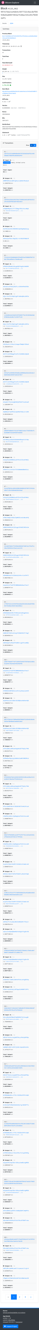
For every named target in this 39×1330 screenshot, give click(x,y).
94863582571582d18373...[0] (14, 1077)
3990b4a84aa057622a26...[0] (14, 1134)
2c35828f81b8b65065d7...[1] (14, 1192)
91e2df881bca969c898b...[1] (14, 557)
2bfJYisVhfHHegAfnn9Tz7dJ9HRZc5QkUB (16, 382)
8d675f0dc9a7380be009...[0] (14, 788)
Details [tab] (4, 23)
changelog (19, 1322)
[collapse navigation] (34, 3)
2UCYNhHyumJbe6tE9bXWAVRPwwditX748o (16, 439)
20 (31, 145)
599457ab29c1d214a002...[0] (14, 1019)
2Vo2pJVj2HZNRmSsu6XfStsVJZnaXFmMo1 (16, 497)
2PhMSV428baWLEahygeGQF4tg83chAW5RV (16, 266)
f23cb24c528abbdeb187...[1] (14, 326)
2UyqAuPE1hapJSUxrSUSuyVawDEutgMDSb (16, 1190)
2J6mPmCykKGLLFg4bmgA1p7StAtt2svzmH (16, 844)
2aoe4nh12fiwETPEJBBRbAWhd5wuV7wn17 (16, 670)
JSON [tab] (11, 23)
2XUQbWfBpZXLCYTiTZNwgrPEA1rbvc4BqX (16, 208)
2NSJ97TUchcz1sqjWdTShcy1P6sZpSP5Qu (16, 1075)
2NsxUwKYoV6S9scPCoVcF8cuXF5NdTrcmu (16, 1248)
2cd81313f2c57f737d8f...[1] (14, 961)
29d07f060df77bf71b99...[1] (14, 730)
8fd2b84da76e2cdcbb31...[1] (14, 846)
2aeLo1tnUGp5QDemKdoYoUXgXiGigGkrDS (16, 959)
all (34, 145)
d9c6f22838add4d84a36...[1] (14, 441)
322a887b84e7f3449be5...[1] (14, 672)
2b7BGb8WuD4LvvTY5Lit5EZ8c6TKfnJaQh (16, 1133)
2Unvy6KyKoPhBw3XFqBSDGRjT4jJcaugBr (16, 1017)
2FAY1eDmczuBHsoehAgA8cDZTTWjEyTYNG (16, 786)
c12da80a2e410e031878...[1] (14, 384)
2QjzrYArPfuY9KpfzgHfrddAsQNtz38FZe (16, 324)
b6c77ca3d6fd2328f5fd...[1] (14, 268)
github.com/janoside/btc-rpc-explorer (14, 1312)
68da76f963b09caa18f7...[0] (14, 903)
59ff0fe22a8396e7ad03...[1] (14, 615)
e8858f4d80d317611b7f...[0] (14, 499)
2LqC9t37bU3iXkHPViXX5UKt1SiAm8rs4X (16, 901)
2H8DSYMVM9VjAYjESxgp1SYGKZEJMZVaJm (16, 555)
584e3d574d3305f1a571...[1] (14, 210)
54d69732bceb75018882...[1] (14, 1250)
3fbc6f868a (11, 1320)
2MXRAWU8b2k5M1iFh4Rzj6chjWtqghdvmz (16, 613)
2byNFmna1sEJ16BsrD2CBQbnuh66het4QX (16, 728)
